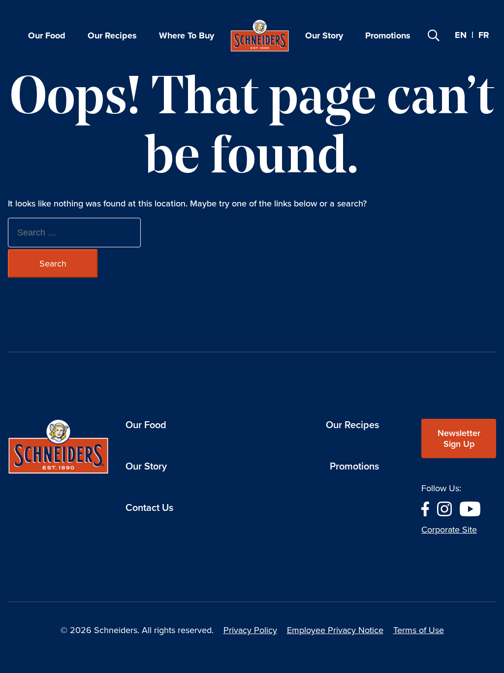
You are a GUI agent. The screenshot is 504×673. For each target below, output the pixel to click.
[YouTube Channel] (470, 508)
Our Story (324, 35)
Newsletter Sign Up (459, 438)
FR (483, 35)
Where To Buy (186, 35)
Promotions (387, 35)
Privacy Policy (250, 630)
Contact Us (149, 507)
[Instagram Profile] (444, 508)
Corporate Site (449, 529)
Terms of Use (418, 630)
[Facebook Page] (425, 508)
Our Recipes (112, 35)
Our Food (46, 35)
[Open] (433, 35)
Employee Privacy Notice (335, 630)
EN (461, 35)
